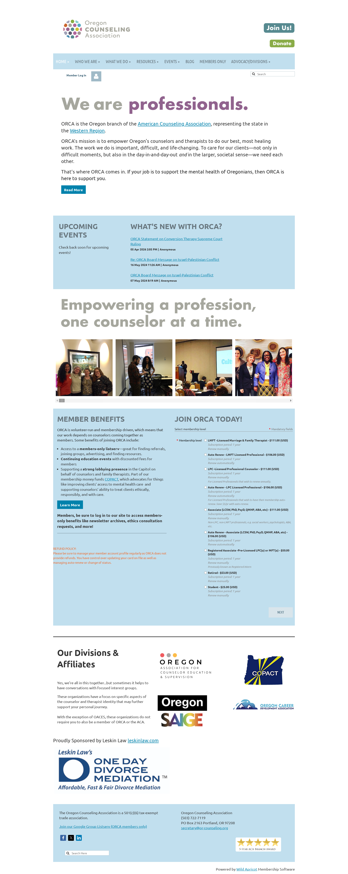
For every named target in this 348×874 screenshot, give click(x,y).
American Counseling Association (174, 124)
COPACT (111, 479)
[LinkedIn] (79, 838)
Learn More (70, 504)
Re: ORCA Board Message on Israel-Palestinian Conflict (174, 259)
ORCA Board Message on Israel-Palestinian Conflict (171, 275)
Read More (73, 189)
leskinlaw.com (143, 740)
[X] (71, 838)
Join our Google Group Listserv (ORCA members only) (103, 826)
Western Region (87, 130)
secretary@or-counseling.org (204, 828)
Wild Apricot (246, 869)
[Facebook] (63, 838)
